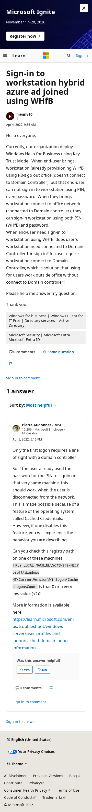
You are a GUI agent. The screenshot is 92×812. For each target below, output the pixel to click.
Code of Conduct (18, 797)
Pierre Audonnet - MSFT (43, 424)
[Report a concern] (10, 364)
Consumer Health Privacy (25, 790)
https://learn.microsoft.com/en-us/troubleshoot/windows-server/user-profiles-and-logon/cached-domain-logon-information (43, 633)
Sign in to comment (23, 378)
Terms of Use (68, 790)
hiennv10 (24, 114)
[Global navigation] (5, 55)
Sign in (82, 55)
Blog (73, 775)
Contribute (13, 782)
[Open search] (69, 55)
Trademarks (52, 797)
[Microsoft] (46, 55)
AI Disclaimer (15, 775)
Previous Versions (48, 775)
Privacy (35, 782)
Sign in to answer (21, 721)
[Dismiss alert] (84, 8)
